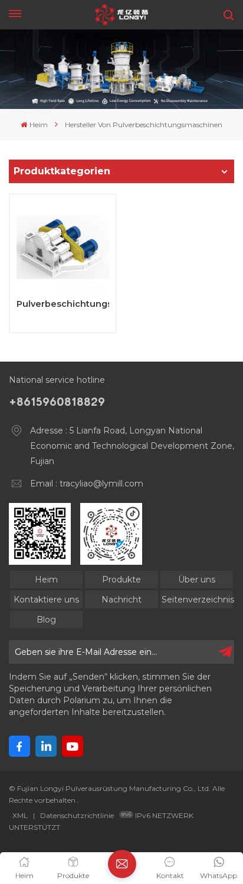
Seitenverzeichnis (197, 599)
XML (20, 815)
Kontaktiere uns (46, 599)
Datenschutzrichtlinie (77, 815)
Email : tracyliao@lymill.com (86, 483)
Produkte (121, 579)
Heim (38, 124)
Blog (46, 619)
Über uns (196, 579)
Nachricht (121, 599)
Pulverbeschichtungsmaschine (63, 304)
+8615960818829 (57, 402)
